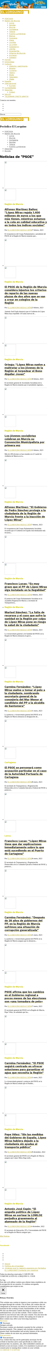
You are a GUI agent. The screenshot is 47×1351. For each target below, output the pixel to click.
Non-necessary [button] (5, 1335)
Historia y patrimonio (18, 66)
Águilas (12, 25)
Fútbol (12, 92)
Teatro (12, 73)
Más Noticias (4, 1236)
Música (12, 68)
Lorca (11, 23)
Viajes (11, 79)
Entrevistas (9, 62)
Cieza (11, 40)
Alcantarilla (14, 51)
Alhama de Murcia (17, 53)
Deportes (8, 90)
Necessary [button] (3, 1321)
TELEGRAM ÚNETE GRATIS (16, 96)
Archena (13, 55)
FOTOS (8, 60)
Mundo (8, 151)
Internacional (10, 83)
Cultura (8, 64)
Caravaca (13, 38)
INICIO (7, 1264)
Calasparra (14, 47)
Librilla (12, 49)
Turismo (13, 70)
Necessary (6, 1323)
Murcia (12, 27)
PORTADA (9, 19)
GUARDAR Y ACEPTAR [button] (10, 1350)
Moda (11, 75)
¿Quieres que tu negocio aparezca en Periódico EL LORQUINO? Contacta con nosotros (25, 1269)
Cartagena (13, 29)
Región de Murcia (12, 21)
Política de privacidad (14, 1266)
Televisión (13, 77)
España (8, 81)
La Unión (13, 44)
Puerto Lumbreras (17, 34)
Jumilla (12, 42)
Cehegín (12, 57)
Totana (12, 31)
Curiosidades (10, 88)
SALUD (8, 94)
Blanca (12, 36)
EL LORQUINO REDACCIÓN (19, 230)
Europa (12, 86)
